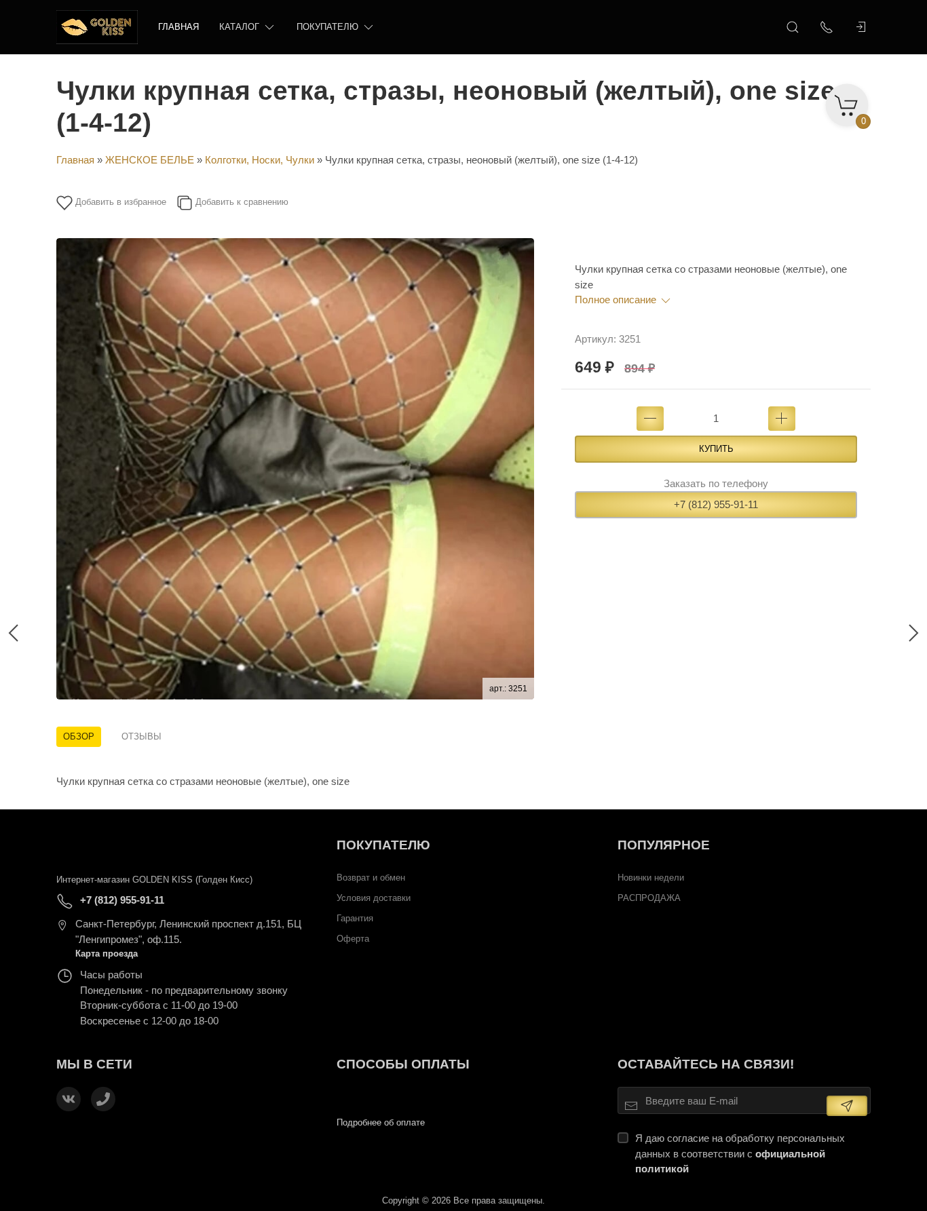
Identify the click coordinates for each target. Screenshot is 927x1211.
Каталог (239, 27)
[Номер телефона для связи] (103, 1099)
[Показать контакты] (827, 27)
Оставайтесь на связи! (706, 1064)
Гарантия (355, 918)
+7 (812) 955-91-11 (716, 504)
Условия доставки (374, 898)
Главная (178, 27)
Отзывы (141, 736)
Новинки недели (651, 877)
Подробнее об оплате (381, 1122)
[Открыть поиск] (793, 27)
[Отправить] (847, 1106)
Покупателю (327, 27)
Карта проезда (106, 953)
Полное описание (617, 299)
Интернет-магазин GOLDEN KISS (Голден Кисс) (154, 879)
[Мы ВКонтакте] (68, 1099)
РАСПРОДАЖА (649, 898)
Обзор (78, 736)
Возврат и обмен (371, 877)
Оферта (353, 939)
